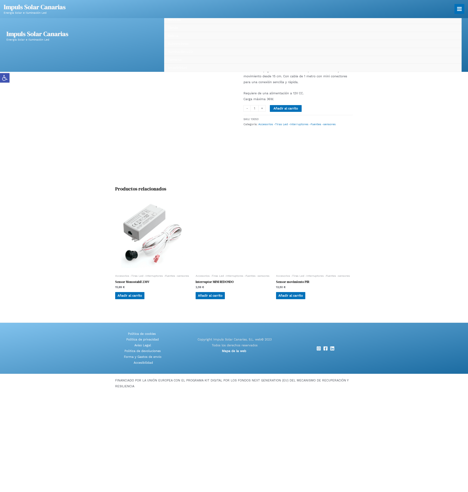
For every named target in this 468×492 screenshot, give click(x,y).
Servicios (174, 20)
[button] (5, 78)
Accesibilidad (177, 67)
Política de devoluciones (142, 351)
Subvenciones (178, 44)
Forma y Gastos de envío (142, 357)
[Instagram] (318, 348)
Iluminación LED (180, 52)
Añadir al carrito (285, 108)
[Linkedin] (332, 348)
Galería (173, 36)
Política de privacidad (142, 339)
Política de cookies (142, 334)
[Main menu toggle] (459, 9)
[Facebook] (325, 348)
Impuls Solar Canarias (37, 33)
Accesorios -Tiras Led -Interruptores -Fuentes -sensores (297, 124)
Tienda (173, 28)
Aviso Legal (142, 345)
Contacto (175, 60)
